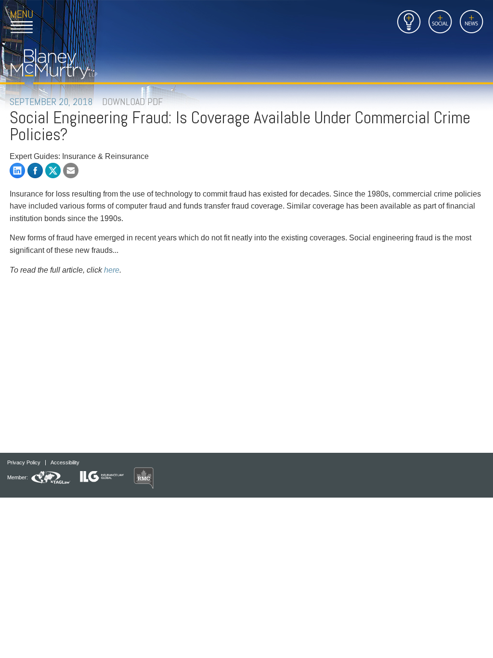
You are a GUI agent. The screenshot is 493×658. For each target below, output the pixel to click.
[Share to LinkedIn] (17, 170)
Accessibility (65, 462)
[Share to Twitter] (53, 170)
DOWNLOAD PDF (132, 101)
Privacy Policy (23, 462)
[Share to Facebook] (35, 170)
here (111, 270)
